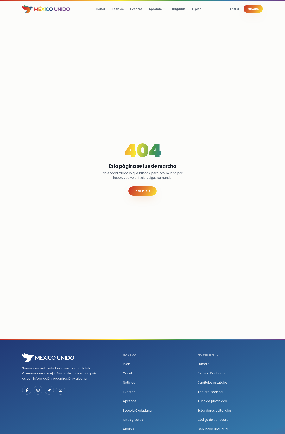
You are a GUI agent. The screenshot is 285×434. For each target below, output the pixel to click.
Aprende (155, 9)
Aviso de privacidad (212, 401)
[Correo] (60, 390)
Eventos (136, 9)
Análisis (128, 429)
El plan (196, 9)
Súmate (253, 9)
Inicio (127, 364)
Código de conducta (213, 420)
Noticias (117, 9)
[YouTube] (38, 390)
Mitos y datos (133, 420)
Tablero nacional (210, 392)
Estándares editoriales (214, 410)
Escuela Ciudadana (137, 410)
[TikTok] (49, 390)
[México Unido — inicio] (46, 9)
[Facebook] (26, 390)
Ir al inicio (142, 191)
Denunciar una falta (213, 429)
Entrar (235, 9)
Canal (100, 9)
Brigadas (178, 9)
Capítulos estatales (212, 382)
